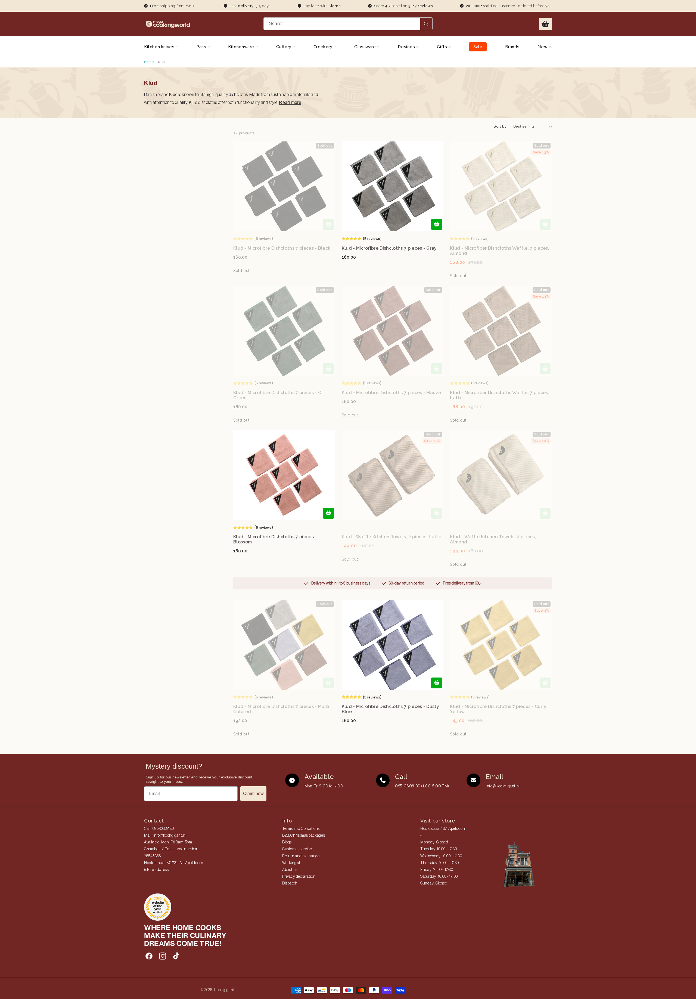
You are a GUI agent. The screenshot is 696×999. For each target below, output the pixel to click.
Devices (407, 46)
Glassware (365, 46)
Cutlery (284, 46)
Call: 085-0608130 (159, 829)
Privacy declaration (298, 877)
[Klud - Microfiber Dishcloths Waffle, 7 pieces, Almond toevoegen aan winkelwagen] (545, 224)
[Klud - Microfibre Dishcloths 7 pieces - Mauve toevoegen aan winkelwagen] (436, 368)
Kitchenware (241, 46)
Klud (162, 62)
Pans (201, 46)
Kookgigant (224, 990)
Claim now (253, 793)
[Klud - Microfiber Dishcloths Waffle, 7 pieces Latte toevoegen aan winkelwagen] (545, 368)
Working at (291, 863)
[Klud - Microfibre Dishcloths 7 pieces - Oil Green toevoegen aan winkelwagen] (328, 368)
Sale (477, 46)
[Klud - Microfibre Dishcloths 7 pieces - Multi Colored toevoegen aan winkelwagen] (328, 683)
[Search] (426, 23)
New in (544, 46)
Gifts (442, 46)
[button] (545, 24)
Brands (512, 46)
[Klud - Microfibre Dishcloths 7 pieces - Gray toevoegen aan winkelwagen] (436, 224)
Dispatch (289, 883)
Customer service (297, 849)
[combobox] (348, 24)
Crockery (323, 46)
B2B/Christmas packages (303, 835)
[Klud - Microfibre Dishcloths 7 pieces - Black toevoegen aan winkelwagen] (328, 224)
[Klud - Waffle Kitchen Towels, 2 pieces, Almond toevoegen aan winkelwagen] (545, 513)
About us (289, 870)
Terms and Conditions (301, 829)
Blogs (287, 842)
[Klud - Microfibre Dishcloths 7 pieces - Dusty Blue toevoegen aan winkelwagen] (436, 683)
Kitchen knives (160, 46)
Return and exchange (300, 856)
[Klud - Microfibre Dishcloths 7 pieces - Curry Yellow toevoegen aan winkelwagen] (545, 683)
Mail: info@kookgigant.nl (165, 835)
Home (149, 62)
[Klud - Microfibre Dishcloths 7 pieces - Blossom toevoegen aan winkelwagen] (328, 513)
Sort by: (500, 126)
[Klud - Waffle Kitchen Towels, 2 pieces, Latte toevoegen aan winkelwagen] (436, 513)
